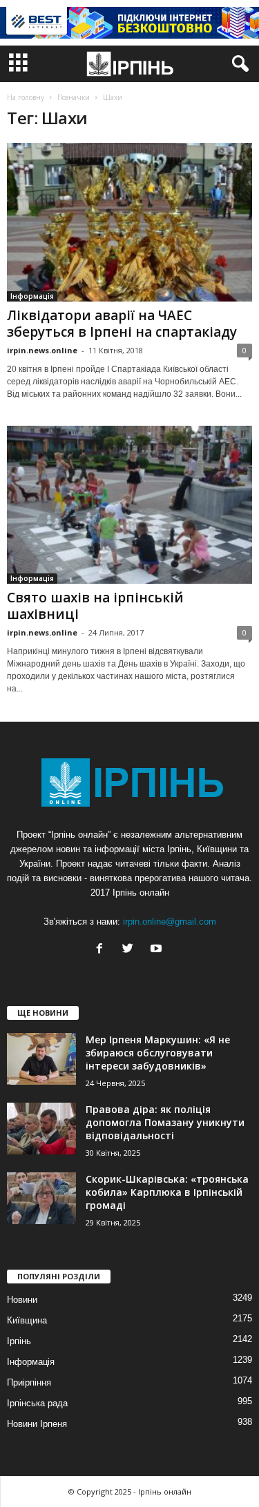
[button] (237, 64)
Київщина (27, 1320)
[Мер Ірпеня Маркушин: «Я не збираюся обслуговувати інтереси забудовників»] (41, 1059)
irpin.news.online (42, 350)
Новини (22, 1299)
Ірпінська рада (37, 1403)
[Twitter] (131, 950)
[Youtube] (158, 950)
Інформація (32, 296)
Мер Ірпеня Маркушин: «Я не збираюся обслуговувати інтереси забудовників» (158, 1052)
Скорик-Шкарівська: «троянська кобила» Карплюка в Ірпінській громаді (167, 1192)
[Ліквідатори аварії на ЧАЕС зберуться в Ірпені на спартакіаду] (129, 222)
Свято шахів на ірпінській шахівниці (95, 606)
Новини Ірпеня (37, 1424)
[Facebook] (102, 950)
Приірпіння (29, 1382)
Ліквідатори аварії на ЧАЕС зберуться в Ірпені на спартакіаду (122, 323)
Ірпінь (19, 1341)
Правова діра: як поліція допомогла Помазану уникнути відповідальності (165, 1122)
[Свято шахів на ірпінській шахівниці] (129, 505)
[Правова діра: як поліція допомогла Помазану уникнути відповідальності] (41, 1128)
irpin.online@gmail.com (169, 921)
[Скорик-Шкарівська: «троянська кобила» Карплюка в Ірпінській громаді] (41, 1198)
